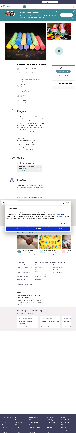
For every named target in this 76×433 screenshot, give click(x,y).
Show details (64, 224)
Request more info (63, 71)
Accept (60, 228)
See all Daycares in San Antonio (27, 233)
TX (18, 197)
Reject (16, 228)
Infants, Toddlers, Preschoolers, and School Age (27, 168)
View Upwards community (25, 314)
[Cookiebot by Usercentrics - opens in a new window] (63, 203)
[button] (36, 251)
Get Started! (66, 15)
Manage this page (64, 91)
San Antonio (23, 197)
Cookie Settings (37, 228)
